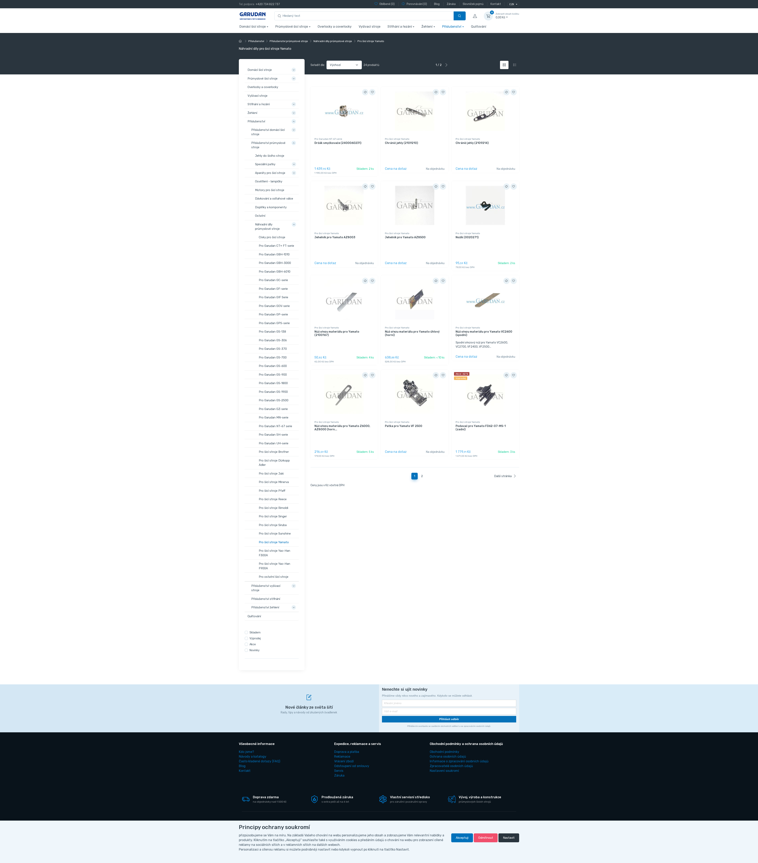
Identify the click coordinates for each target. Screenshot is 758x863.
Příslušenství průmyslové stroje (268, 145)
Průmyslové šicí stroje (291, 26)
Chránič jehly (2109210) (401, 143)
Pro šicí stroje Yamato (274, 542)
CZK (512, 4)
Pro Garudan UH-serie (273, 443)
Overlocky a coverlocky (335, 26)
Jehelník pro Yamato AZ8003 (334, 237)
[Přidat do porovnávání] (365, 92)
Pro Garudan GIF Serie (273, 297)
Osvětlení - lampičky (268, 181)
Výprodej (255, 638)
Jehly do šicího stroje (269, 155)
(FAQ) (259, 761)
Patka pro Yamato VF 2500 (403, 426)
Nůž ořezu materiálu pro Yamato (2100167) (336, 333)
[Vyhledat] (460, 15)
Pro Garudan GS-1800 (273, 383)
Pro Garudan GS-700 (273, 357)
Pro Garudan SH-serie (273, 434)
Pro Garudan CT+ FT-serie (276, 246)
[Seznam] (514, 65)
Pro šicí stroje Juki (271, 473)
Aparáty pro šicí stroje (270, 172)
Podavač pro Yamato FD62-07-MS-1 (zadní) (481, 427)
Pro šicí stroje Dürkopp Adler (274, 463)
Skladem (255, 632)
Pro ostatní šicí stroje (273, 577)
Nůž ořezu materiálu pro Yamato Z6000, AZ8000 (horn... (342, 427)
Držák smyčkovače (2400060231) (337, 143)
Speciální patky (265, 164)
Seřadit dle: (318, 65)
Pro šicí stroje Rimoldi (273, 507)
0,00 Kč (507, 16)
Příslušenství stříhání (265, 598)
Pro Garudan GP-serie (273, 314)
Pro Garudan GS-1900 (273, 391)
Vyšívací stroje (369, 26)
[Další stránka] (446, 65)
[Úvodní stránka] (241, 41)
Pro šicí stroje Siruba (273, 525)
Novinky (255, 650)
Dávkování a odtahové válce (274, 198)
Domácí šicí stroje (252, 26)
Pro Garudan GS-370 (273, 349)
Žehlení (426, 26)
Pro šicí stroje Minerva (274, 482)
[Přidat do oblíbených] (372, 92)
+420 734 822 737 (268, 4)
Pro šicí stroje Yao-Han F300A (274, 553)
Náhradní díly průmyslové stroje (267, 226)
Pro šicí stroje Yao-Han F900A (274, 566)
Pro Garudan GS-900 (273, 374)
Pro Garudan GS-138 (272, 331)
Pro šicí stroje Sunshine (275, 533)
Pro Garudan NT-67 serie (275, 426)
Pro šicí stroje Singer (273, 516)
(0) (387, 4)
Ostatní (260, 216)
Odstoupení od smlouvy (351, 766)
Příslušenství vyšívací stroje (265, 588)
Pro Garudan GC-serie (273, 280)
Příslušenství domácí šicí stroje (268, 132)
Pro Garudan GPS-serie (274, 323)
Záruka (339, 775)
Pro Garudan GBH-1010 (274, 254)
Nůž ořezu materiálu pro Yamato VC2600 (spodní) (484, 333)
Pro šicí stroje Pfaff (272, 490)
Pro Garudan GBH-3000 (275, 263)
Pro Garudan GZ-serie (273, 409)
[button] (294, 68)
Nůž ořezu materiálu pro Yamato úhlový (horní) (412, 333)
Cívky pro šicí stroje (272, 237)
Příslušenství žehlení (265, 607)
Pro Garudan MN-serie (273, 417)
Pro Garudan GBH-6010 (274, 271)
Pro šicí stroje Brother (274, 452)
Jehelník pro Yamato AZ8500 (405, 237)
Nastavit (509, 838)
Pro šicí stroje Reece (273, 499)
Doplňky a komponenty (271, 207)
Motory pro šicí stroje (269, 190)
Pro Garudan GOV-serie (274, 306)
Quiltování (478, 26)
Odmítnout (485, 838)
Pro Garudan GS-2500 (273, 400)
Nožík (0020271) (467, 237)
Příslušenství (451, 26)
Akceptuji (462, 838)
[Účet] (474, 16)
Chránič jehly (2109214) (472, 143)
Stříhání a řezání (399, 26)
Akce (253, 644)
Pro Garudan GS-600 (273, 366)
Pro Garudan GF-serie (273, 288)
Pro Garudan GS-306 (273, 340)
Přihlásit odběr (449, 719)
